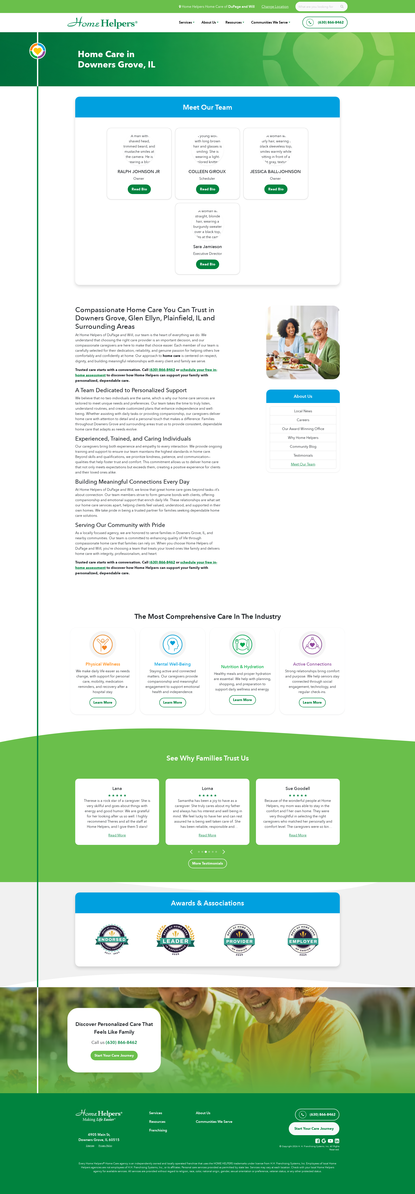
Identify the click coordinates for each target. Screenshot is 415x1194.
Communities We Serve (269, 22)
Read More (117, 835)
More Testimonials (207, 863)
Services (185, 22)
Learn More (102, 702)
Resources (233, 22)
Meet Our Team (303, 464)
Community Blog (303, 446)
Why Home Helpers (303, 437)
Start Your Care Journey (114, 1055)
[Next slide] (223, 851)
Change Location (275, 6)
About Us (208, 22)
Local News (303, 411)
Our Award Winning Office (303, 429)
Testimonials (303, 455)
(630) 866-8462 (121, 1042)
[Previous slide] (191, 851)
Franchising (158, 1130)
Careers (303, 420)
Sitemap (90, 1145)
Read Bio (139, 189)
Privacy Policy (105, 1145)
